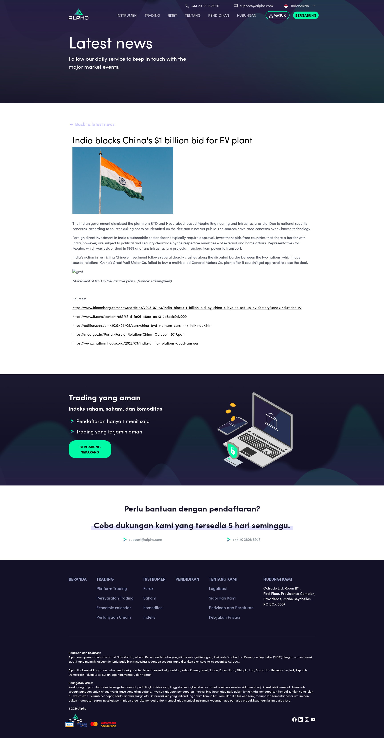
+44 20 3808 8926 (205, 5)
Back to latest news (94, 124)
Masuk (279, 15)
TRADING (152, 15)
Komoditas (152, 607)
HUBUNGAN (246, 15)
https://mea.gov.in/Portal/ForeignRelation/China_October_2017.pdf (128, 334)
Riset (172, 15)
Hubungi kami (277, 579)
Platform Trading (111, 588)
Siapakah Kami (222, 598)
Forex (148, 588)
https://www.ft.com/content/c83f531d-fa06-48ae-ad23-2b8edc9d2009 (129, 316)
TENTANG (192, 15)
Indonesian (299, 5)
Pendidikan (218, 15)
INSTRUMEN (127, 15)
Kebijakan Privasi (224, 617)
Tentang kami (223, 579)
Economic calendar (113, 607)
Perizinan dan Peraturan (231, 607)
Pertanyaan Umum (113, 617)
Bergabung (305, 15)
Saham (149, 598)
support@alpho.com (256, 5)
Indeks (149, 617)
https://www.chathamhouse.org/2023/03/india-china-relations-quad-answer (135, 343)
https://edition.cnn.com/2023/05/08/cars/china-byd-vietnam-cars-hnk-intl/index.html (142, 325)
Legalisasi (218, 588)
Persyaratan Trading (115, 598)
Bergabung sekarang (90, 449)
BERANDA (78, 579)
